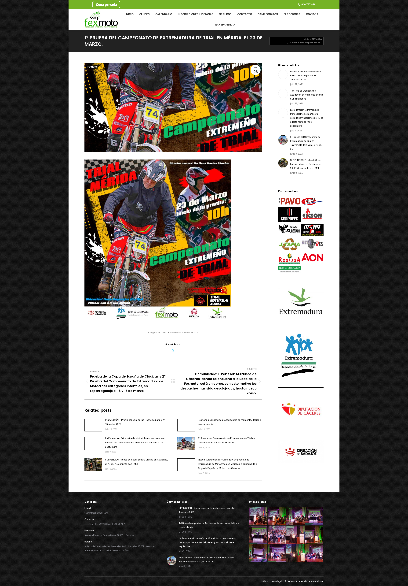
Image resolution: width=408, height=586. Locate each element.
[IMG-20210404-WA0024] (295, 535)
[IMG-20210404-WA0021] (277, 553)
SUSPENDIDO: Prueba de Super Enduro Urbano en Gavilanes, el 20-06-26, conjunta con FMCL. (136, 461)
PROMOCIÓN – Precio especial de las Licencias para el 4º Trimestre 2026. (135, 422)
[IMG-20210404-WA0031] (258, 516)
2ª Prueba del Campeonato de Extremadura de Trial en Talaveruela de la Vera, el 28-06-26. (226, 440)
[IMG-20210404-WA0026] (277, 535)
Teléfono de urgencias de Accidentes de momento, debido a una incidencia (229, 422)
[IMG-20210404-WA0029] (295, 516)
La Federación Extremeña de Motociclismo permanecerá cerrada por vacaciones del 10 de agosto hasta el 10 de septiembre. (134, 442)
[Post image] (93, 425)
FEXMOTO (92, 67)
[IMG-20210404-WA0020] (295, 553)
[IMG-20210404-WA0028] (314, 516)
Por (175, 332)
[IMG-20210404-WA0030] (277, 516)
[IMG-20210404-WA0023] (314, 535)
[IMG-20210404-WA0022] (258, 553)
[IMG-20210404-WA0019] (314, 553)
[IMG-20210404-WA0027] (258, 535)
